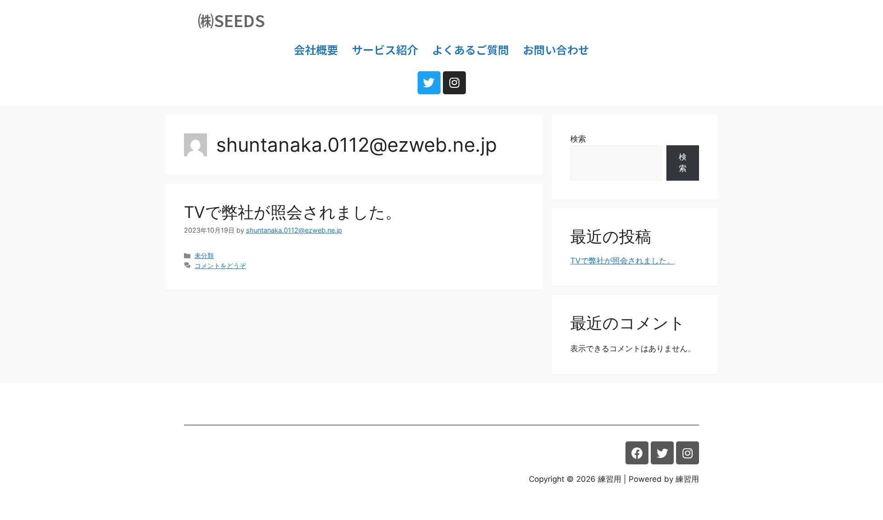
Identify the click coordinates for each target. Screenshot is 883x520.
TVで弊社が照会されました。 (292, 212)
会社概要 (316, 49)
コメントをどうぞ (220, 265)
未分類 (204, 255)
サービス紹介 (385, 49)
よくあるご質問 (470, 49)
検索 (578, 138)
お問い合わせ (556, 49)
